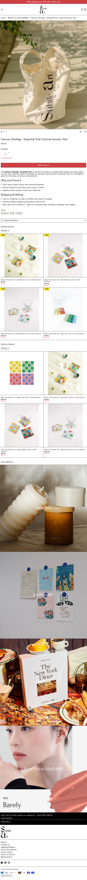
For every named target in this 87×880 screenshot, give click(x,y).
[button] (82, 9)
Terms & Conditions (9, 850)
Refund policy (6, 857)
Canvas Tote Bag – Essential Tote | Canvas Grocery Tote (53, 18)
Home (3, 18)
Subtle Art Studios (13, 869)
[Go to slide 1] (1, 131)
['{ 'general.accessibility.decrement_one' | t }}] (1, 152)
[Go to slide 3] (4, 131)
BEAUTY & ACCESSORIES (18, 18)
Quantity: (4, 149)
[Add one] (8, 152)
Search (3, 842)
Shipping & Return (8, 847)
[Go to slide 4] (6, 131)
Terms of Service (7, 854)
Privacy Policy (6, 852)
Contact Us (5, 845)
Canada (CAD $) (6, 875)
